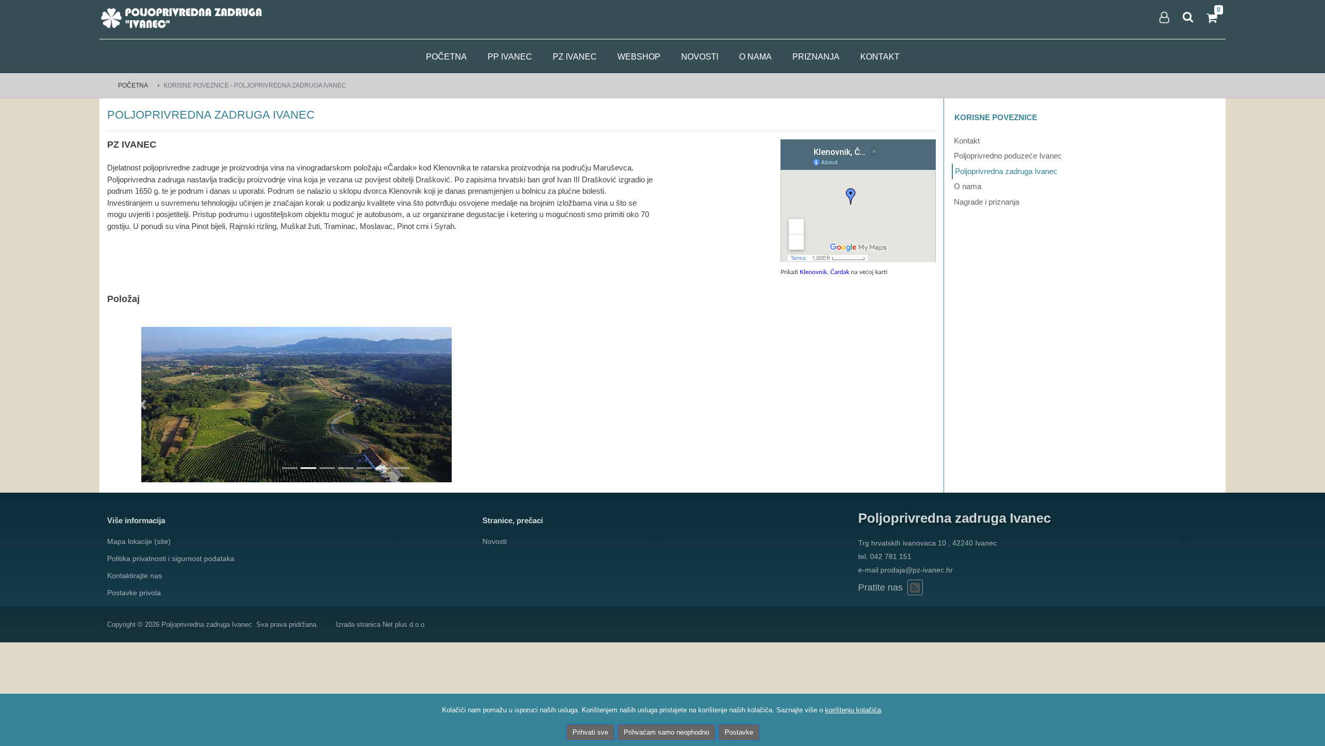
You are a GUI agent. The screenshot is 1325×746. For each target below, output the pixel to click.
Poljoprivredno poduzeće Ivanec (1008, 155)
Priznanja (816, 56)
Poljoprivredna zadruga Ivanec (1006, 171)
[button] (143, 404)
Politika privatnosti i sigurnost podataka (170, 558)
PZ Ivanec (575, 56)
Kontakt (880, 56)
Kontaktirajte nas (134, 575)
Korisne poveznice (995, 117)
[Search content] (1188, 17)
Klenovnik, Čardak (824, 272)
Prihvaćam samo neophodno (666, 732)
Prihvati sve (590, 732)
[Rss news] (915, 587)
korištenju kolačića (853, 710)
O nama (755, 56)
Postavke (739, 732)
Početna (446, 56)
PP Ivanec (510, 56)
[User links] (1163, 17)
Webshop (638, 56)
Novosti (699, 56)
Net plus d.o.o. (404, 624)
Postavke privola (134, 593)
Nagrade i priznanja (986, 201)
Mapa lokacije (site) (139, 541)
